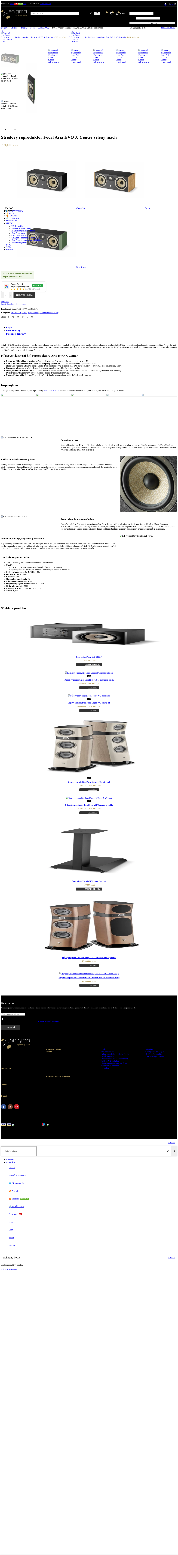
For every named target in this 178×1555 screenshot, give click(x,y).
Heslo (132, 18)
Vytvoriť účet (169, 4)
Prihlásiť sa (152, 23)
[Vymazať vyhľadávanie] (91, 13)
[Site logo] (14, 21)
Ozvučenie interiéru (19, 235)
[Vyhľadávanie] (97, 13)
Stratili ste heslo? (168, 28)
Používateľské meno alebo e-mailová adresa (148, 11)
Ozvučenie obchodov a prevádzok (25, 238)
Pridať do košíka (24, 295)
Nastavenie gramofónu (20, 242)
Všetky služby (17, 226)
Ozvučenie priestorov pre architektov (26, 240)
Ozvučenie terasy (18, 233)
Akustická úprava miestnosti (23, 231)
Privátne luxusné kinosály (22, 228)
